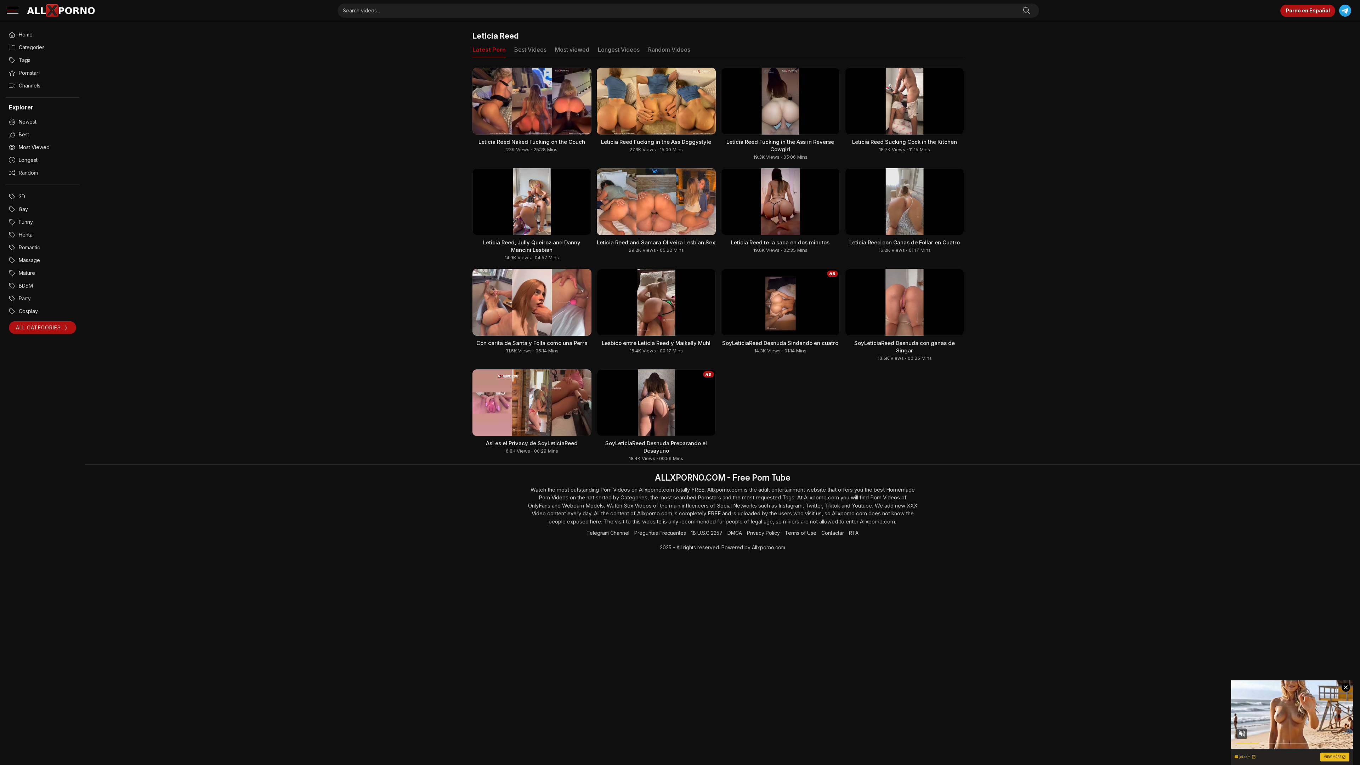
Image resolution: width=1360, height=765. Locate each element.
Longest (28, 160)
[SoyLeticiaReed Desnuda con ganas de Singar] (904, 302)
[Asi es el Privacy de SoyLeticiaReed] (531, 402)
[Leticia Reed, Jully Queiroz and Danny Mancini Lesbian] (531, 201)
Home (26, 35)
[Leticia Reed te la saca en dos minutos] (780, 201)
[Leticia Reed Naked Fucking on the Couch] (531, 101)
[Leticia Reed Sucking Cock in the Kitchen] (904, 101)
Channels (29, 86)
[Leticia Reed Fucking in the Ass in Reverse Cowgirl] (780, 101)
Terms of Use (800, 533)
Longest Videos (619, 49)
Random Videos (669, 49)
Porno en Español (1308, 10)
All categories (38, 327)
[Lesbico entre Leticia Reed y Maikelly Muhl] (656, 302)
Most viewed (34, 147)
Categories (32, 47)
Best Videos (530, 49)
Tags (24, 60)
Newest (27, 122)
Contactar (832, 533)
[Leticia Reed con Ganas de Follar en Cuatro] (904, 201)
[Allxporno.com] (61, 10)
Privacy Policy (763, 533)
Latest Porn (489, 49)
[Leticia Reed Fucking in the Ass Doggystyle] (656, 101)
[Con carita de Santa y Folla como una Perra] (531, 302)
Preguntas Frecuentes (660, 533)
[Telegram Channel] (1345, 11)
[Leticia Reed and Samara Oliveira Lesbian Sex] (656, 201)
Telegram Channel (607, 533)
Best (24, 134)
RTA (853, 533)
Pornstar (28, 73)
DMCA (734, 533)
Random (28, 173)
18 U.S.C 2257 (706, 533)
